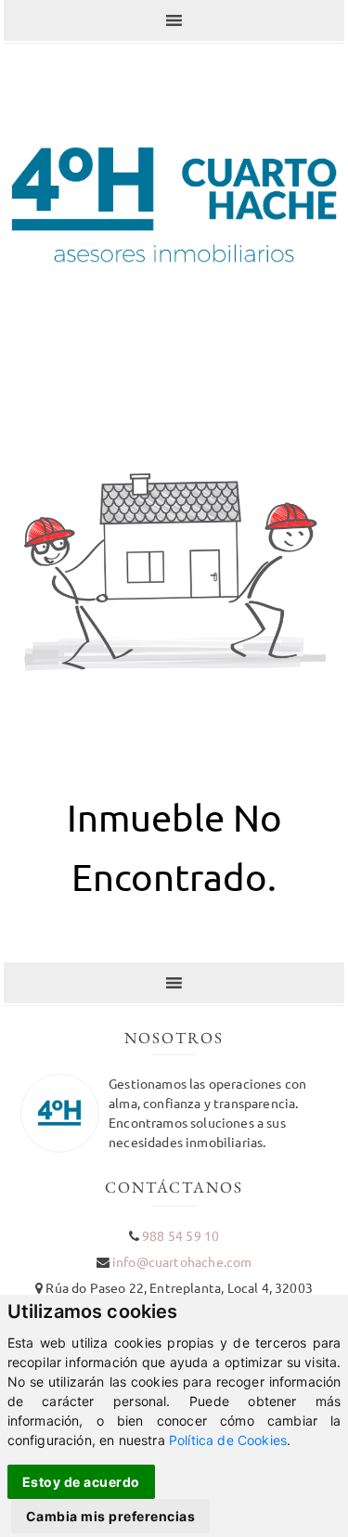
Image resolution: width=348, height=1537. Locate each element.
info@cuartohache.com (181, 1261)
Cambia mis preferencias (111, 1516)
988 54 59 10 (180, 1235)
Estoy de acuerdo (81, 1482)
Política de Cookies (228, 1440)
